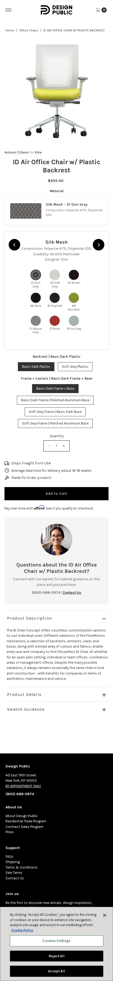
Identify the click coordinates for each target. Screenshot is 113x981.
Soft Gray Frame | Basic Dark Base (55, 412)
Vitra (38, 152)
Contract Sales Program (24, 827)
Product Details (24, 694)
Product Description (29, 618)
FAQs (9, 857)
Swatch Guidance (25, 709)
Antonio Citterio (16, 152)
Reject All (56, 956)
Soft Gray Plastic (75, 367)
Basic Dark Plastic (36, 367)
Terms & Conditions (22, 867)
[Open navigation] (8, 10)
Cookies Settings (56, 941)
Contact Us (15, 878)
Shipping (13, 862)
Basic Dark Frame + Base (55, 388)
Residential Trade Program (26, 821)
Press (10, 832)
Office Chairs (28, 30)
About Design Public (22, 816)
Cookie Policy (22, 930)
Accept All (56, 971)
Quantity (57, 436)
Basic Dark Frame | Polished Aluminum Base (55, 400)
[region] (56, 91)
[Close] (104, 915)
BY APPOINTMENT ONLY (23, 786)
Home (10, 30)
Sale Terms (14, 873)
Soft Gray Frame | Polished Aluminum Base (55, 423)
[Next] (98, 245)
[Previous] (14, 245)
